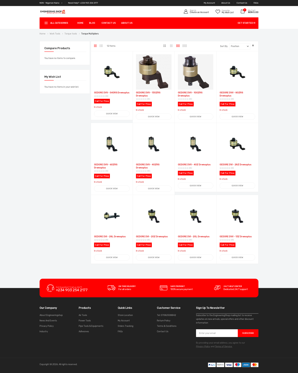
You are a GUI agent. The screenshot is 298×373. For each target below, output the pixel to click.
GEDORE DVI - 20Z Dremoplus (152, 236)
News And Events (48, 320)
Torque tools (70, 33)
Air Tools (83, 315)
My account (209, 3)
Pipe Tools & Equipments (91, 326)
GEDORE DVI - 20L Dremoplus (194, 236)
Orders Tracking (125, 326)
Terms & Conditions (166, 326)
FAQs (256, 3)
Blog (92, 23)
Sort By (224, 46)
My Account (124, 320)
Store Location (125, 315)
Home (80, 23)
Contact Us (242, 3)
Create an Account (199, 12)
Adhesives (84, 331)
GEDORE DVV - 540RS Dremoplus (111, 92)
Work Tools (55, 33)
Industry (44, 331)
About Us (225, 3)
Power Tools (85, 320)
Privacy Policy (47, 326)
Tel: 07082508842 (166, 315)
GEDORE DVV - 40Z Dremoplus (194, 164)
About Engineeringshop (51, 315)
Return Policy (163, 320)
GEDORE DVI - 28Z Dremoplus (235, 164)
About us (126, 23)
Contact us (109, 23)
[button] (51, 3)
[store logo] (53, 11)
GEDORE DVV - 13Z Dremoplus (236, 236)
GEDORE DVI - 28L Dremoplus (110, 236)
